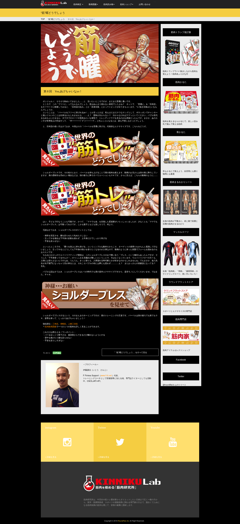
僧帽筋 (63, 323)
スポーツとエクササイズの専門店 (177, 311)
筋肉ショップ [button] (126, 4)
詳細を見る (51, 456)
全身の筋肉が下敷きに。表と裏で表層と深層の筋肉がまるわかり (180, 222)
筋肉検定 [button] (77, 4)
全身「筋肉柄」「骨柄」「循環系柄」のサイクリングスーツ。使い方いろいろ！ (180, 272)
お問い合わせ (144, 4)
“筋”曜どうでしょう (56, 19)
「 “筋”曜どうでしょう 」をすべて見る (130, 352)
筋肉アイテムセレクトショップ (176, 350)
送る (59, 353)
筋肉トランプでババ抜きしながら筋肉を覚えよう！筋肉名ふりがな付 (180, 72)
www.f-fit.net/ (106, 375)
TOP (43, 19)
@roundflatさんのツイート (174, 384)
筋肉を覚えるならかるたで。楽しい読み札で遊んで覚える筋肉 (180, 122)
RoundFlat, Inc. (123, 521)
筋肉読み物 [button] (108, 4)
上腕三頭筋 (73, 323)
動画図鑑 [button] (93, 4)
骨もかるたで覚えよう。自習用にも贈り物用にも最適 (180, 172)
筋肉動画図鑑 (50, 326)
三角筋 (55, 323)
